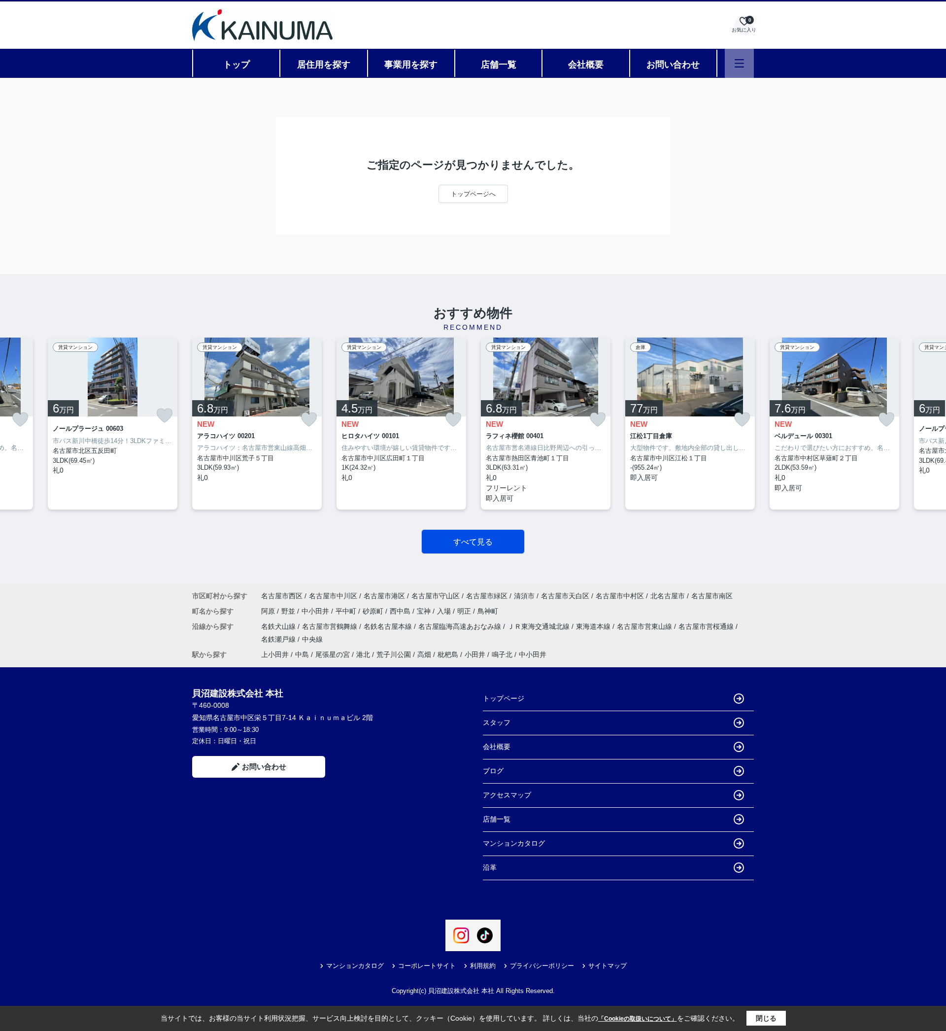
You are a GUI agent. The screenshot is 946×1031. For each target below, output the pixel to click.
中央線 (312, 639)
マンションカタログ (514, 843)
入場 (445, 611)
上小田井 (275, 654)
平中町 (347, 611)
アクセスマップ (507, 795)
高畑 (424, 654)
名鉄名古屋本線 (389, 626)
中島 (302, 654)
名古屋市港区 (384, 596)
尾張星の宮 (332, 654)
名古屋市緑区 (486, 596)
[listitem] (257, 424)
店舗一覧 (498, 64)
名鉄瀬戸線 (279, 639)
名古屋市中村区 (620, 596)
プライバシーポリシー (542, 965)
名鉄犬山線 (279, 626)
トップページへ (473, 194)
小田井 (475, 654)
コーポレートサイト (427, 965)
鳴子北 (502, 654)
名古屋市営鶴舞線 (330, 626)
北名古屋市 (667, 596)
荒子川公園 (393, 654)
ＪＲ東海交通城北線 (539, 626)
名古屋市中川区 (333, 596)
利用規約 (483, 965)
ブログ (493, 771)
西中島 (401, 611)
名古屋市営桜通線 (707, 626)
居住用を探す (323, 64)
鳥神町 (487, 611)
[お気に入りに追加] (20, 419)
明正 (465, 611)
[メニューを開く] (739, 63)
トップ (236, 64)
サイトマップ (607, 965)
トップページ (503, 698)
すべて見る (473, 542)
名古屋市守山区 (435, 596)
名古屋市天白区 (565, 596)
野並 (289, 611)
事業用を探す (411, 64)
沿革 (490, 867)
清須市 (524, 596)
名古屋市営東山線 (645, 626)
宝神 (425, 611)
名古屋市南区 (712, 596)
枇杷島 (448, 654)
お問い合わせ (673, 64)
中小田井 (316, 611)
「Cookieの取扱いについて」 (637, 1018)
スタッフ (496, 722)
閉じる (766, 1018)
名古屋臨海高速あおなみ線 (460, 626)
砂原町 (374, 611)
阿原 (269, 611)
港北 (363, 654)
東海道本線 (594, 626)
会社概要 (586, 64)
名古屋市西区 (282, 596)
